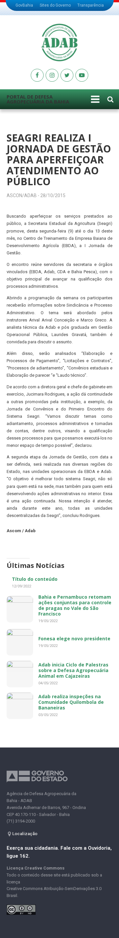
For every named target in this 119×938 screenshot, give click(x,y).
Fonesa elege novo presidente (74, 638)
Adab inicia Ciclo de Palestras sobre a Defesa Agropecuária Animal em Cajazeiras (73, 670)
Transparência (90, 5)
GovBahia (24, 5)
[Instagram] (52, 75)
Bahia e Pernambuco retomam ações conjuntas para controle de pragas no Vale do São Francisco (74, 605)
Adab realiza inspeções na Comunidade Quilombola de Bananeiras (71, 702)
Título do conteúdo (35, 579)
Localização (24, 833)
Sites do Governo (55, 5)
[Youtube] (37, 75)
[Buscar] (110, 99)
